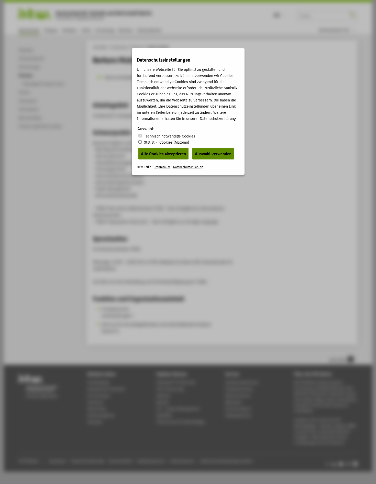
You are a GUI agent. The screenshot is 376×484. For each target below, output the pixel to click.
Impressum (162, 166)
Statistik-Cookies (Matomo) (166, 142)
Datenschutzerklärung (218, 118)
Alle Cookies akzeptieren (163, 153)
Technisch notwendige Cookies (169, 136)
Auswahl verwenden (213, 153)
